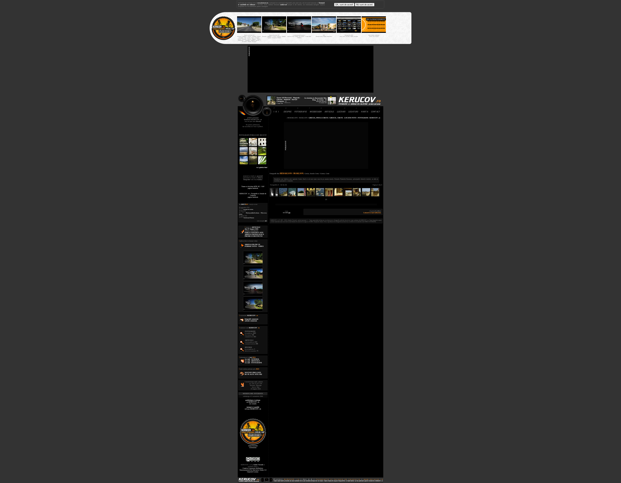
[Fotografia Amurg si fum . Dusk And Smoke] (253, 164)
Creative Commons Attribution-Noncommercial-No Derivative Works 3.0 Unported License (253, 470)
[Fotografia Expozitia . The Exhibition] (262, 146)
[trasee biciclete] (223, 40)
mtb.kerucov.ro (287, 102)
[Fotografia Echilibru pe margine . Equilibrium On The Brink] (244, 164)
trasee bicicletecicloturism (253, 446)
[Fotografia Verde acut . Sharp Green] (262, 164)
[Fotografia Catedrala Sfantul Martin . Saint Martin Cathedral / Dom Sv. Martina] (253, 155)
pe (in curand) (252, 402)
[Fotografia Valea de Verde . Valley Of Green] (262, 155)
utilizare (253, 408)
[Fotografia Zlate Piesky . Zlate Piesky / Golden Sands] (244, 155)
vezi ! (261, 167)
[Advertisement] (310, 69)
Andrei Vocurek (258, 465)
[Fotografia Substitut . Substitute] (244, 146)
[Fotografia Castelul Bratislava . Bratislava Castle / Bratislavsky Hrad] (253, 146)
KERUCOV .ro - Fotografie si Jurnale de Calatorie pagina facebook (253, 195)
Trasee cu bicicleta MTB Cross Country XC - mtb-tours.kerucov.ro (398, 27)
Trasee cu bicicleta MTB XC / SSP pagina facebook (252, 187)
